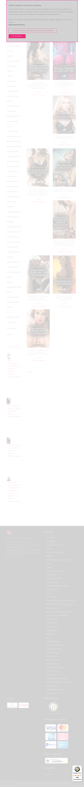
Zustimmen (17, 36)
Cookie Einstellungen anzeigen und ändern (32, 30)
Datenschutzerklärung (17, 25)
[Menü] (80, 766)
